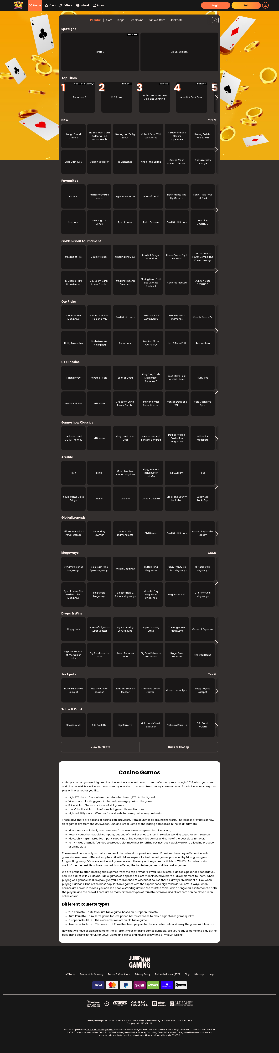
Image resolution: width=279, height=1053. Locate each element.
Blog (187, 974)
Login (215, 5)
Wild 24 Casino (91, 876)
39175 (70, 1032)
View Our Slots (100, 747)
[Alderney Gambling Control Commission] (181, 1003)
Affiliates (70, 974)
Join (246, 5)
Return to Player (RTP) (167, 974)
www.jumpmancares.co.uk (178, 1020)
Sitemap (199, 974)
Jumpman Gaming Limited (100, 1029)
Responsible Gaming (91, 974)
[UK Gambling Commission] (139, 1003)
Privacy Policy (142, 974)
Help (211, 974)
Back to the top (178, 747)
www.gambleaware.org (148, 1020)
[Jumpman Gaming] (139, 967)
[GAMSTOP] (120, 1003)
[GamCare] (93, 1004)
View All (212, 119)
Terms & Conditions (119, 974)
